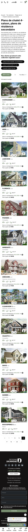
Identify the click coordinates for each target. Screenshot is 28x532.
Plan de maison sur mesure (14, 478)
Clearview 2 (7, 306)
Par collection (10, 15)
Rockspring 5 (7, 424)
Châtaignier (7, 100)
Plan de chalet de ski (9, 68)
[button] (24, 91)
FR (21, 2)
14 (14, 438)
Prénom (4, 492)
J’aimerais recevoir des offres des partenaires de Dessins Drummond (14, 506)
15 (19, 438)
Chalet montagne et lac (10, 65)
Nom (3, 497)
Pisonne (5, 218)
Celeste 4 (6, 336)
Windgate (6, 247)
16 (23, 438)
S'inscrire (14, 510)
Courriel (4, 502)
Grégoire (6, 277)
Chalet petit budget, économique (12, 61)
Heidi (4, 129)
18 (11, 442)
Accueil (3, 15)
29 (17, 442)
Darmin (5, 395)
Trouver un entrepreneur (14, 480)
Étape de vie (18, 15)
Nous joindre (14, 473)
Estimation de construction (14, 482)
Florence (6, 188)
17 (6, 442)
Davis (4, 365)
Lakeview (6, 159)
